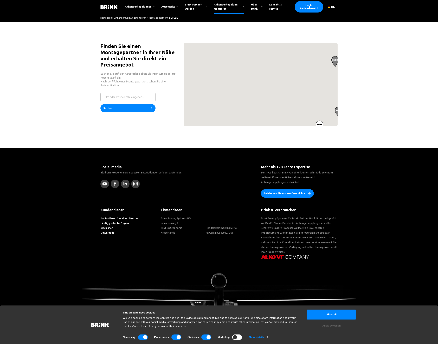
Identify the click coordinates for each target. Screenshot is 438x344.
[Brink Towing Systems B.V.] (109, 7)
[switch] (176, 337)
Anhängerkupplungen (138, 6)
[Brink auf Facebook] (116, 184)
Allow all (331, 314)
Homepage (106, 17)
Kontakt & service (275, 6)
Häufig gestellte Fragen (114, 223)
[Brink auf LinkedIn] (126, 184)
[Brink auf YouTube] (105, 184)
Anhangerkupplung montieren (130, 17)
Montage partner (158, 17)
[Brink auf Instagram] (136, 184)
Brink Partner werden (193, 6)
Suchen (107, 108)
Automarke (168, 6)
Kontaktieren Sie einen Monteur (120, 218)
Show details (256, 337)
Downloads (107, 232)
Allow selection (331, 325)
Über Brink (254, 6)
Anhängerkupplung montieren (225, 6)
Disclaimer (106, 227)
